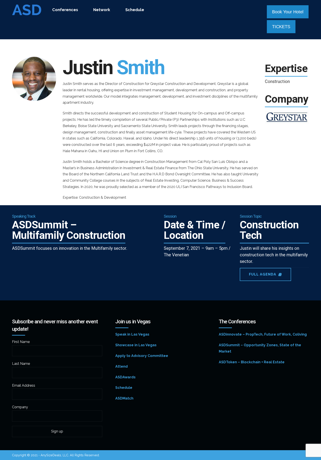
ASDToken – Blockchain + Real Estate (252, 362)
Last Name (21, 364)
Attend (121, 366)
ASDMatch (124, 398)
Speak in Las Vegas (132, 334)
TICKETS (281, 26)
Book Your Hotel (287, 11)
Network (101, 9)
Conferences (65, 9)
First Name (21, 342)
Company (20, 407)
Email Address (23, 385)
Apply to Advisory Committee (141, 356)
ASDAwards (125, 377)
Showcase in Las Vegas (136, 345)
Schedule (134, 9)
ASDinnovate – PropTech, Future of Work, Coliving (263, 334)
